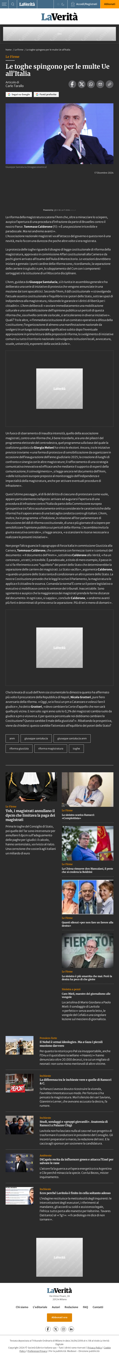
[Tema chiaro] (58, 4)
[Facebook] (48, 1329)
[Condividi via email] (100, 84)
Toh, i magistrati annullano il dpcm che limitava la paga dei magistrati (30, 815)
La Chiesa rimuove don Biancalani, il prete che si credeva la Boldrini (87, 870)
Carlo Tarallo (15, 86)
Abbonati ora (59, 1317)
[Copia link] (109, 84)
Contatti (98, 1307)
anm (12, 738)
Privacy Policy (95, 1347)
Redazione (71, 1307)
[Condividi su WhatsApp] (91, 84)
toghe (76, 748)
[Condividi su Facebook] (72, 84)
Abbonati (109, 4)
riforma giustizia (19, 748)
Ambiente (46, 1155)
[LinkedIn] (71, 1329)
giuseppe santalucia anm (72, 738)
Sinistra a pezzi (71, 989)
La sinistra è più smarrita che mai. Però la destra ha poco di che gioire (87, 978)
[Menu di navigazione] (4, 4)
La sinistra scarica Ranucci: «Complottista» (78, 816)
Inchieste (45, 1075)
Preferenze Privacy (37, 1351)
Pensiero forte (48, 1038)
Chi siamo (22, 1307)
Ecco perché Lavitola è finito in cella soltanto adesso (75, 1193)
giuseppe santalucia (36, 738)
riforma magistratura (50, 748)
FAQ (85, 1307)
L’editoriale (40, 1307)
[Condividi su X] (82, 84)
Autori (56, 1307)
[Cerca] (13, 4)
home (9, 49)
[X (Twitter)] (55, 1329)
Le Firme (19, 49)
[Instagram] (63, 1329)
